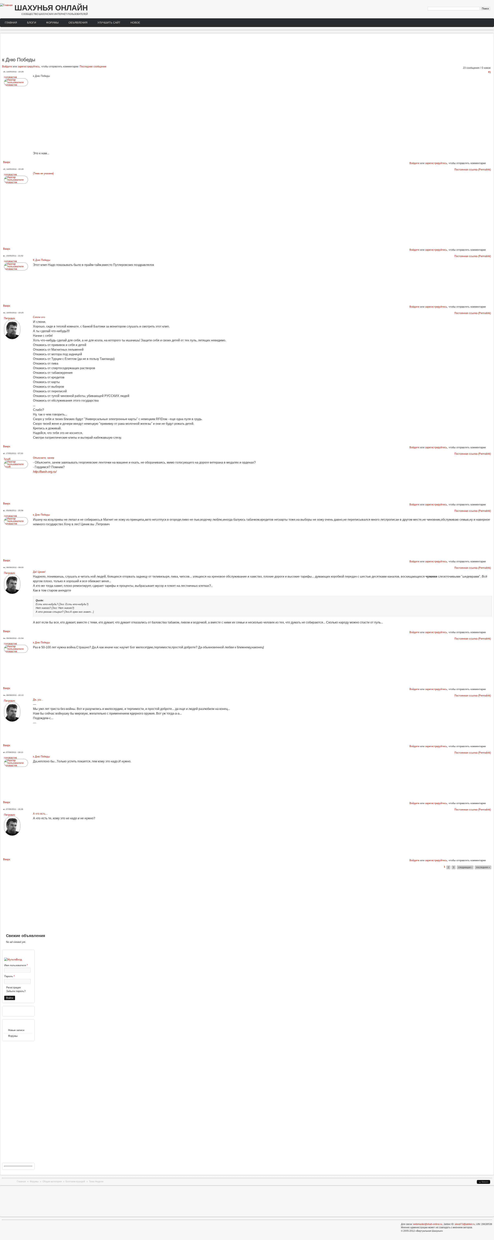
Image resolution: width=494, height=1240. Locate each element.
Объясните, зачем (43, 457)
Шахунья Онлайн (51, 8)
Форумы (52, 22)
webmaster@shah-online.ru (427, 1224)
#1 (489, 72)
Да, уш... (38, 699)
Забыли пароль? (15, 991)
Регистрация (13, 987)
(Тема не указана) (43, 173)
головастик (10, 77)
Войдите (7, 66)
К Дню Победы (41, 260)
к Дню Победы (41, 514)
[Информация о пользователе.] (16, 84)
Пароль (9, 976)
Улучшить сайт (108, 22)
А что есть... (40, 813)
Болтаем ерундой (75, 1181)
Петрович (9, 318)
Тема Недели (96, 1181)
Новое (135, 22)
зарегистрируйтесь (29, 66)
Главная (11, 22)
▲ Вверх (483, 1182)
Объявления (78, 22)
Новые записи (16, 1030)
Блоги (31, 22)
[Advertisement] (247, 46)
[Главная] (6, 5)
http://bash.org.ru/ (45, 471)
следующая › (465, 867)
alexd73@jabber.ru (465, 1224)
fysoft (7, 459)
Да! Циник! (39, 571)
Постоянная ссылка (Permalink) (472, 169)
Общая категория (52, 1181)
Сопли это (39, 317)
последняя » (483, 867)
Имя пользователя (16, 965)
